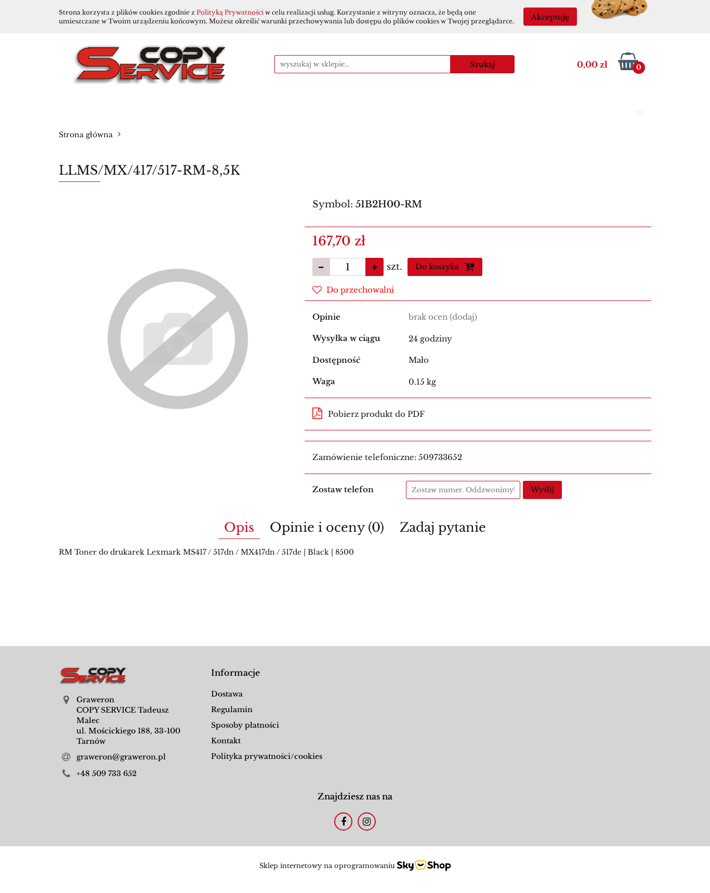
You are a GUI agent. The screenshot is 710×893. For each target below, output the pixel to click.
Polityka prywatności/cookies (266, 756)
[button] (235, 673)
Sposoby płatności (245, 725)
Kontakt (226, 740)
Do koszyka (438, 266)
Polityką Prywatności (230, 12)
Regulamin (232, 709)
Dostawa (227, 694)
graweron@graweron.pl (121, 756)
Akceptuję (550, 17)
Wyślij (542, 489)
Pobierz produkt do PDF (376, 414)
